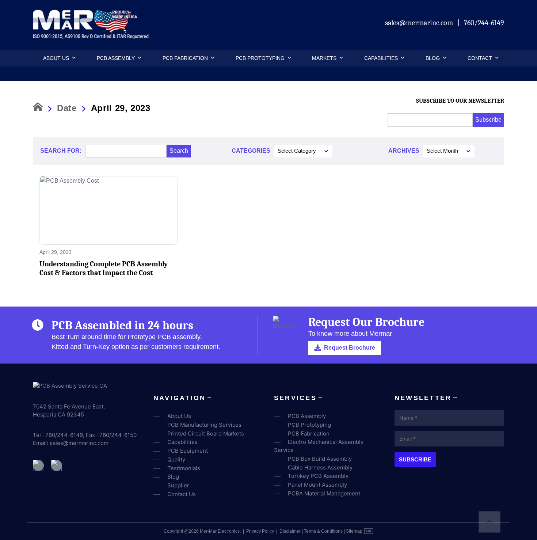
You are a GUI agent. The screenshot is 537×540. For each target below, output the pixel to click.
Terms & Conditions (323, 531)
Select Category (297, 151)
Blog (433, 58)
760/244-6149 (484, 23)
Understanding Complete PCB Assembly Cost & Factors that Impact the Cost (103, 268)
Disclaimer (290, 531)
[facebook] (38, 465)
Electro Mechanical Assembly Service (318, 445)
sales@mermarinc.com (419, 23)
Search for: (60, 151)
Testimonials (183, 468)
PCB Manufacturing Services (204, 424)
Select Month (442, 151)
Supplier (178, 485)
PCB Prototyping (260, 58)
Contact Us (181, 494)
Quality (176, 459)
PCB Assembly (116, 58)
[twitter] (56, 465)
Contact (480, 58)
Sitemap (354, 531)
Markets (324, 58)
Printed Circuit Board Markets (205, 433)
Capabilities (381, 58)
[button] (72, 58)
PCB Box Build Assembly (320, 458)
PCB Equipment (187, 450)
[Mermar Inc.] (92, 37)
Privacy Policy (260, 531)
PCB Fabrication (185, 58)
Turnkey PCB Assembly (318, 475)
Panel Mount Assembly (317, 484)
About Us (56, 58)
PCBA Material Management (324, 493)
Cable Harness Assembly (320, 467)
